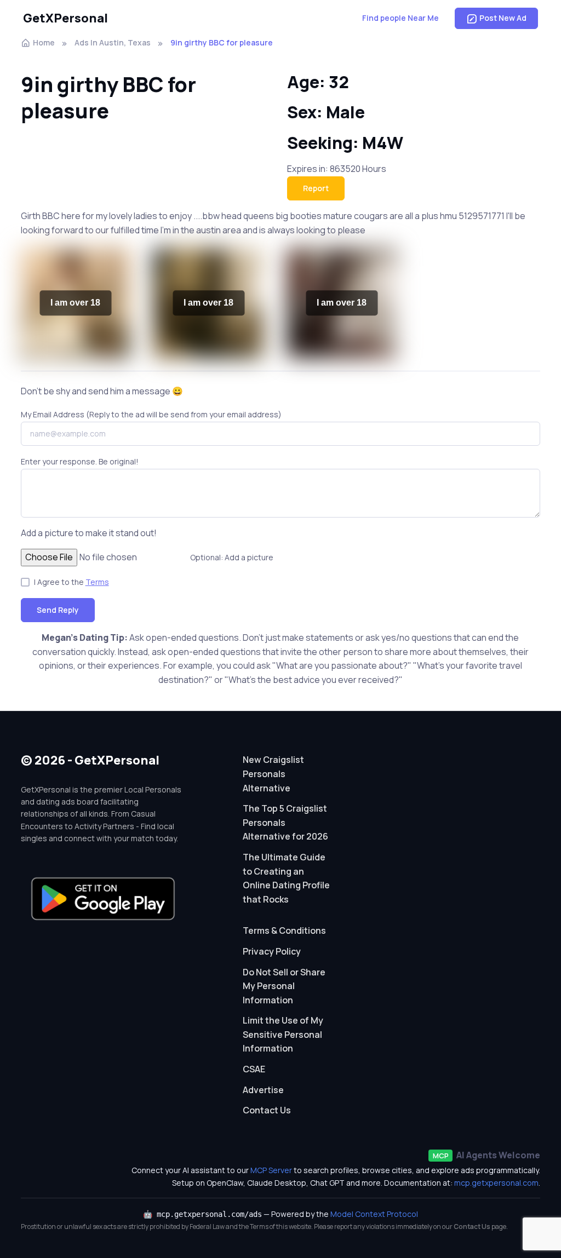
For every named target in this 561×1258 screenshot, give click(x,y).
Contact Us (267, 1110)
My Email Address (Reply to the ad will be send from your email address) (151, 414)
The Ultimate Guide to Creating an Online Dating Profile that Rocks (286, 878)
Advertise (263, 1090)
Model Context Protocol (374, 1214)
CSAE (254, 1069)
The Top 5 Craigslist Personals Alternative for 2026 (285, 822)
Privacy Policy (272, 951)
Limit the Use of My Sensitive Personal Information (283, 1034)
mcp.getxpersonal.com (496, 1182)
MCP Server (271, 1170)
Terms (97, 582)
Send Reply (58, 610)
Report (316, 188)
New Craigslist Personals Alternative (273, 774)
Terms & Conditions (284, 930)
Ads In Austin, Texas (113, 42)
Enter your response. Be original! (80, 461)
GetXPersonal (65, 18)
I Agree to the (71, 582)
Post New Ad (502, 18)
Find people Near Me (400, 18)
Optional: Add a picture (231, 557)
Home (44, 42)
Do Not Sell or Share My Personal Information (284, 986)
